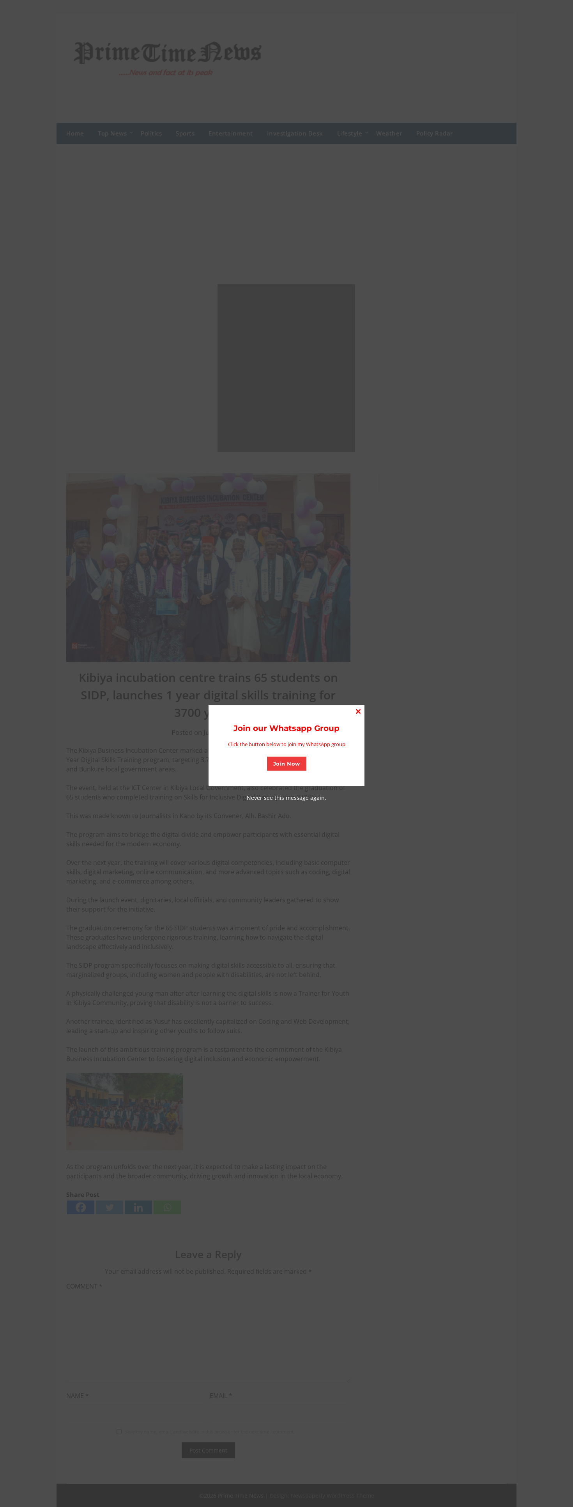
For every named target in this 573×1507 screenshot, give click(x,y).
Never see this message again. (286, 797)
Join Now (286, 764)
